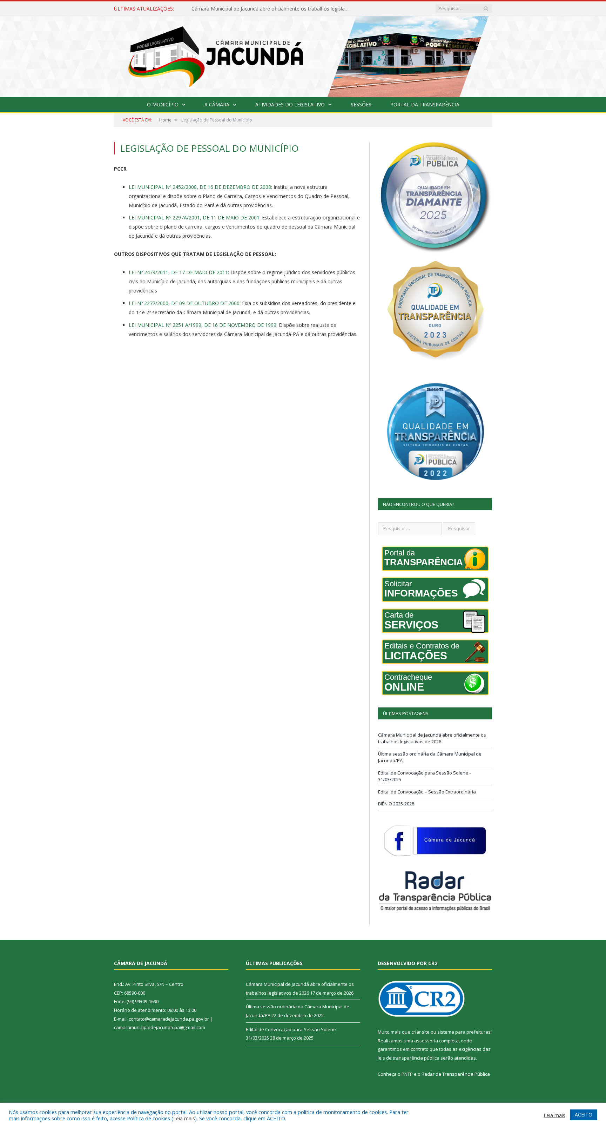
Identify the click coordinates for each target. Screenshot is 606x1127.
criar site (420, 1032)
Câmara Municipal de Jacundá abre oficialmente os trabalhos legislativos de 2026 (432, 738)
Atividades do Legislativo (290, 104)
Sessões (361, 104)
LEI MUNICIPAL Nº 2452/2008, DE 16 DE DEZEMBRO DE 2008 (200, 187)
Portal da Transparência (424, 104)
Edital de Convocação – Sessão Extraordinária (427, 792)
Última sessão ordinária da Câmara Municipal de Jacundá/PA (260, 9)
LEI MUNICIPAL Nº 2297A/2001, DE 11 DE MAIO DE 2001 (194, 217)
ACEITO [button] (583, 1114)
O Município (163, 104)
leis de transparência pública (408, 1058)
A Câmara (216, 104)
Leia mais (184, 1118)
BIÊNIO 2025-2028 (396, 803)
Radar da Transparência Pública (456, 1074)
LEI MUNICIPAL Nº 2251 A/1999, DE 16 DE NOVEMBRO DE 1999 (202, 325)
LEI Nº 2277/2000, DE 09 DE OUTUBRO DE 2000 (184, 303)
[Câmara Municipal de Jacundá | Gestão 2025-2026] (303, 55)
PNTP (407, 1074)
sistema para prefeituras (464, 1032)
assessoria (426, 1040)
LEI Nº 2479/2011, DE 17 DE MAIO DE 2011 (178, 272)
